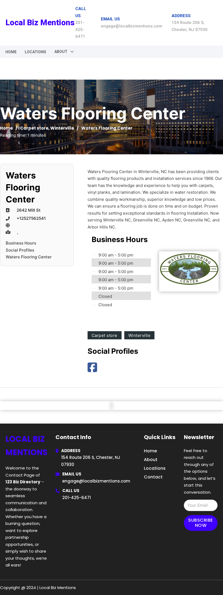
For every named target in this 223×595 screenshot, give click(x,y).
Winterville (62, 128)
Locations (35, 52)
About (150, 459)
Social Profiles (20, 250)
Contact (153, 477)
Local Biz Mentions (40, 22)
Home (11, 52)
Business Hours (21, 243)
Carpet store (34, 128)
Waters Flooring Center (29, 256)
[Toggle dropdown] (72, 52)
